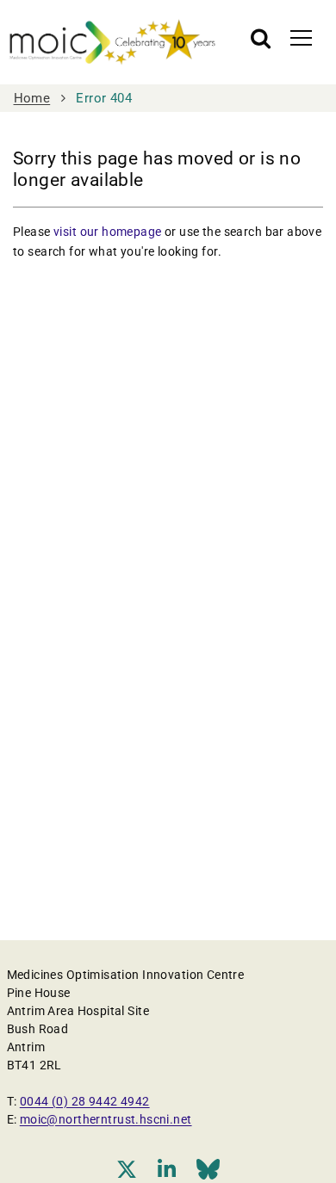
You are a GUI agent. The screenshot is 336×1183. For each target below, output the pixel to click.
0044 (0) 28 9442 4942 (85, 1101)
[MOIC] (112, 42)
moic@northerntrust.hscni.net (106, 1119)
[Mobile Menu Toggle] (301, 37)
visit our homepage (107, 231)
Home (32, 98)
